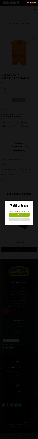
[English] (28, 2)
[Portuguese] (33, 2)
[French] (30, 2)
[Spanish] (35, 2)
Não (19, 219)
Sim (19, 215)
